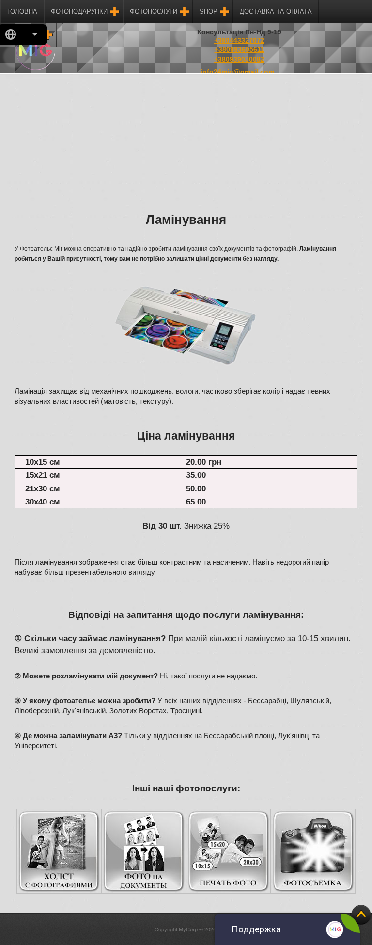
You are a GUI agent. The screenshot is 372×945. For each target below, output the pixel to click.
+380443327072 (239, 40)
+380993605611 (239, 49)
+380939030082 (239, 59)
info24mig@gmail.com (237, 72)
